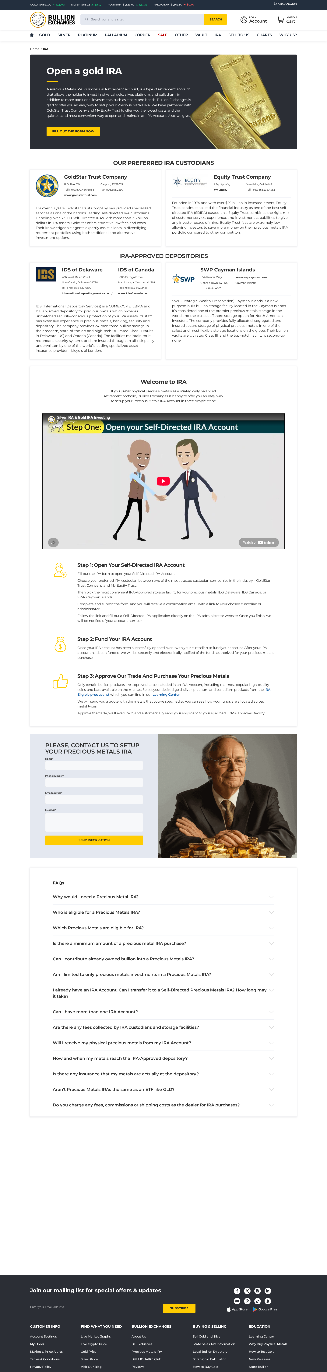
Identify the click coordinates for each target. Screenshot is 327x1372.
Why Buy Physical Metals (268, 1344)
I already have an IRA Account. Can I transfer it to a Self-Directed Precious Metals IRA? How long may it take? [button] (160, 993)
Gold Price (89, 1351)
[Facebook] (237, 1291)
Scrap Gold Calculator (209, 1359)
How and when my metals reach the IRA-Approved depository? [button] (120, 1058)
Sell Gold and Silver (207, 1336)
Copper (142, 35)
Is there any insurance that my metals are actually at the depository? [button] (126, 1073)
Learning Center (166, 695)
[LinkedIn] (268, 1291)
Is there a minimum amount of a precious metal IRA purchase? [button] (119, 943)
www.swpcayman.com (251, 277)
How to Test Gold (262, 1351)
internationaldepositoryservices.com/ (87, 293)
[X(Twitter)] (247, 1291)
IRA (218, 35)
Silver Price (89, 1359)
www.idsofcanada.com (133, 293)
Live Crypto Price (94, 1344)
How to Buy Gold (205, 1367)
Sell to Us (238, 35)
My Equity (220, 190)
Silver (64, 35)
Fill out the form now (73, 131)
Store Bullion (259, 1367)
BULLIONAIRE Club (146, 1359)
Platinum (87, 35)
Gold (44, 35)
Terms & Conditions (45, 1359)
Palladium (116, 35)
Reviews (138, 1367)
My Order (37, 1344)
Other (181, 35)
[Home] (32, 35)
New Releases (259, 1359)
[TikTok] (257, 1301)
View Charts (287, 4)
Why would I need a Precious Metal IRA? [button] (96, 896)
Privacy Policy (40, 1367)
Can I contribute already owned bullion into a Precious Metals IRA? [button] (123, 959)
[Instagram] (257, 1291)
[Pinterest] (247, 1301)
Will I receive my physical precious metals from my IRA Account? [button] (122, 1042)
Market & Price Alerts (46, 1351)
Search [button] (215, 19)
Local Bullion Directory (210, 1351)
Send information (94, 840)
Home (35, 49)
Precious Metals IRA (147, 1351)
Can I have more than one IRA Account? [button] (95, 1011)
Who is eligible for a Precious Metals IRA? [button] (96, 912)
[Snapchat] (268, 1301)
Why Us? (288, 35)
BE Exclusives (142, 1344)
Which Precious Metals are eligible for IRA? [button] (98, 927)
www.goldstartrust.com (80, 195)
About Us (139, 1336)
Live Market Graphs (96, 1336)
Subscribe (179, 1308)
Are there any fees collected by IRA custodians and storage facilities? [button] (126, 1027)
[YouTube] (237, 1301)
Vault (201, 35)
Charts (264, 35)
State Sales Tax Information (214, 1344)
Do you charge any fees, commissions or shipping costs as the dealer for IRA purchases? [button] (146, 1105)
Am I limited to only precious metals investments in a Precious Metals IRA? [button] (132, 974)
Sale (162, 35)
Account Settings (43, 1336)
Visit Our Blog (91, 1367)
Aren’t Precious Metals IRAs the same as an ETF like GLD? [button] (113, 1089)
